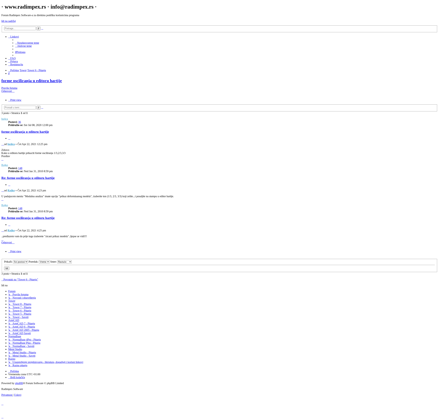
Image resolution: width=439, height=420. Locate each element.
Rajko (4, 165)
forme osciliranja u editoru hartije (31, 80)
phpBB (19, 383)
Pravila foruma (9, 88)
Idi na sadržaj (8, 21)
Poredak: (34, 261)
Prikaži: (8, 261)
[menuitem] (27, 42)
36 (19, 121)
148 (20, 168)
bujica (4, 118)
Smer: (53, 261)
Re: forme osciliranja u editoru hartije (28, 178)
